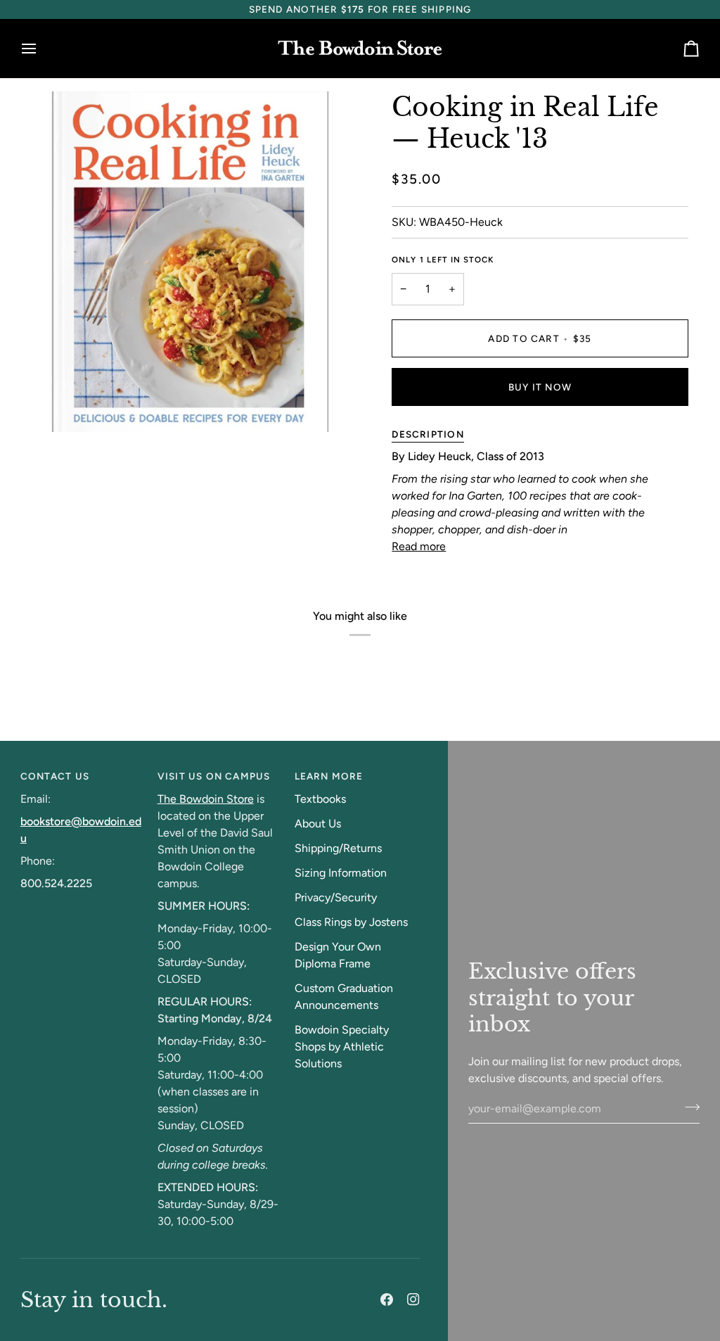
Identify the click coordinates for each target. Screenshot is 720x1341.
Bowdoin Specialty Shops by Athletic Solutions (342, 1046)
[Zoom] (46, 405)
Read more (419, 546)
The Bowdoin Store (206, 799)
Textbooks (320, 799)
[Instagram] (413, 1299)
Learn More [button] (329, 776)
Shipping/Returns (338, 848)
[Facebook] (386, 1299)
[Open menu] (41, 49)
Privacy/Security (336, 897)
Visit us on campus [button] (214, 776)
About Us (318, 823)
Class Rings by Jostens (351, 922)
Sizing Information (341, 872)
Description (427, 434)
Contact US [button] (54, 776)
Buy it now (540, 387)
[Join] (688, 1106)
